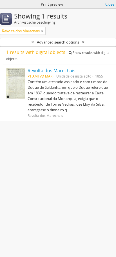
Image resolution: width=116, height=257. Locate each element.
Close (109, 4)
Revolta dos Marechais (51, 70)
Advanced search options (58, 42)
